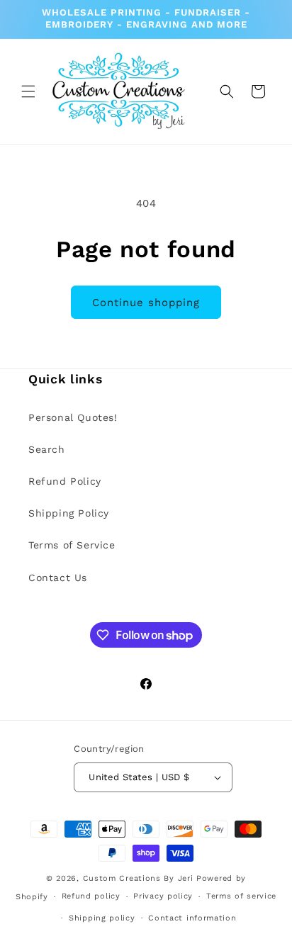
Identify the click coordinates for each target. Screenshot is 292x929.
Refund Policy (64, 481)
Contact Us (57, 577)
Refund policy (91, 896)
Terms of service (241, 896)
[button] (28, 91)
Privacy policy (163, 896)
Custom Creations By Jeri (140, 878)
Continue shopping (146, 302)
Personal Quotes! (73, 417)
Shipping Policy (68, 513)
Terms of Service (72, 545)
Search (46, 449)
